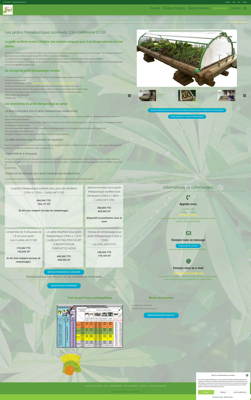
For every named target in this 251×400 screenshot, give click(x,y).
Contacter (143, 386)
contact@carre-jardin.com (19, 2)
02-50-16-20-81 (7, 2)
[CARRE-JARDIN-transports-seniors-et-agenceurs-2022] (90, 305)
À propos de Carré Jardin (93, 386)
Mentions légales (228, 397)
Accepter (206, 392)
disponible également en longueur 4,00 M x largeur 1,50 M (54, 83)
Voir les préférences (240, 392)
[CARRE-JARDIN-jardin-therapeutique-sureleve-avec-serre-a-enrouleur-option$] (187, 30)
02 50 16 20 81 (188, 215)
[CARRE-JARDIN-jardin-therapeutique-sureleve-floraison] (187, 91)
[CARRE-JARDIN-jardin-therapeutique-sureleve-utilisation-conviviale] (226, 91)
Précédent (235, 22)
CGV (105, 386)
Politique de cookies (217, 397)
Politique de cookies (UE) (157, 386)
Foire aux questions (130, 386)
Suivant (244, 22)
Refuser (223, 392)
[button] (247, 375)
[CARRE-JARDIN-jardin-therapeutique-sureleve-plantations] (147, 91)
